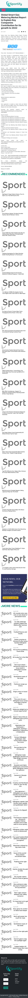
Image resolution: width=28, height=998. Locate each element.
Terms (10, 996)
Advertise (17, 981)
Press (16, 980)
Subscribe (6, 987)
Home (16, 978)
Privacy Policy (16, 996)
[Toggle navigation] (4, 10)
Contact (17, 983)
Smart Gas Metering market (8, 57)
